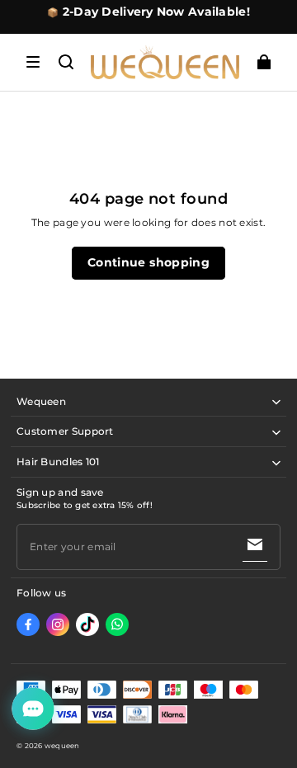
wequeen (62, 746)
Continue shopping (148, 262)
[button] (33, 61)
